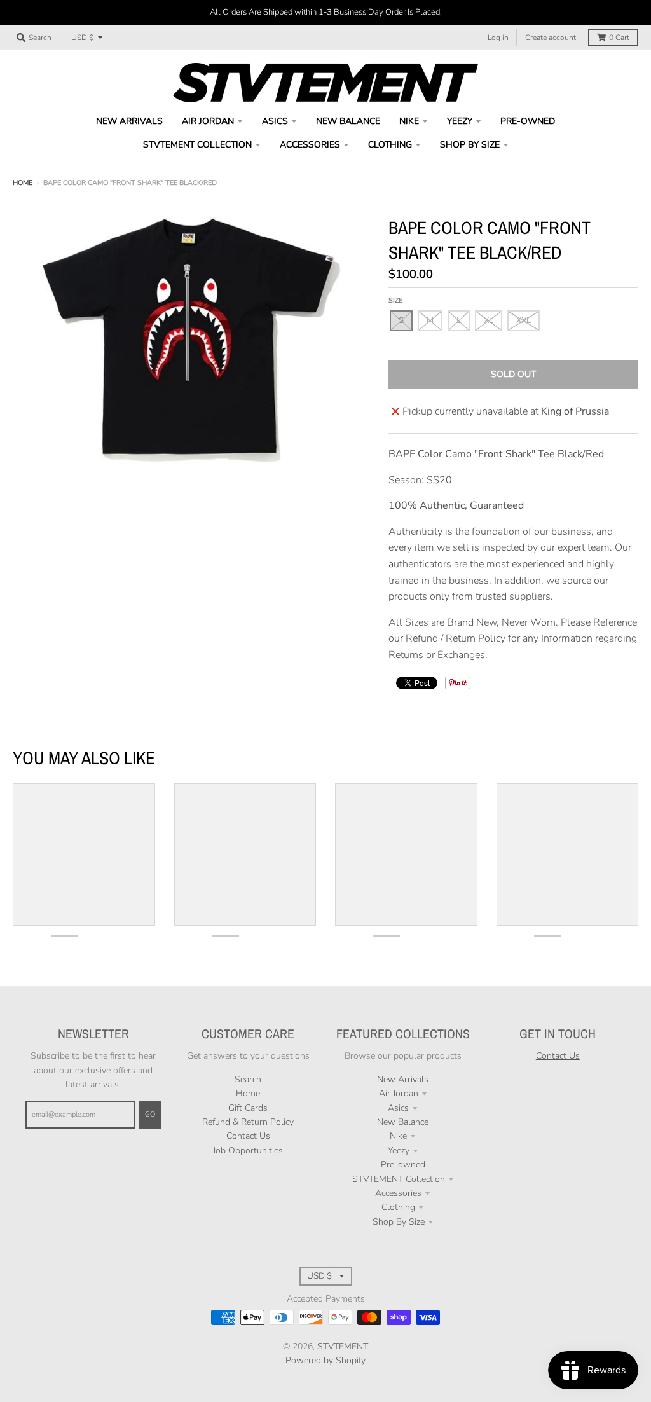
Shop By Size (399, 1222)
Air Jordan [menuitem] (208, 121)
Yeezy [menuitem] (459, 121)
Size (395, 300)
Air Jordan (398, 1093)
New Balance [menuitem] (348, 121)
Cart (619, 37)
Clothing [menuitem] (390, 145)
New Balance (402, 1122)
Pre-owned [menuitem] (527, 121)
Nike (398, 1136)
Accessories (398, 1193)
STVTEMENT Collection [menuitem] (197, 145)
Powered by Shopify (325, 1360)
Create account (550, 37)
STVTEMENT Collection (398, 1179)
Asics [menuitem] (275, 121)
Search (248, 1079)
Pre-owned (403, 1164)
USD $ (82, 37)
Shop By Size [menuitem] (470, 145)
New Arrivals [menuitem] (129, 121)
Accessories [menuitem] (310, 145)
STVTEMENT (342, 1346)
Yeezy (398, 1150)
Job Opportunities (248, 1150)
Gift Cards (248, 1108)
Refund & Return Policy (248, 1122)
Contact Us (248, 1136)
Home (22, 183)
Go (150, 1114)
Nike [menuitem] (409, 121)
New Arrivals (402, 1079)
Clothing (398, 1207)
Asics (398, 1108)
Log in (498, 37)
